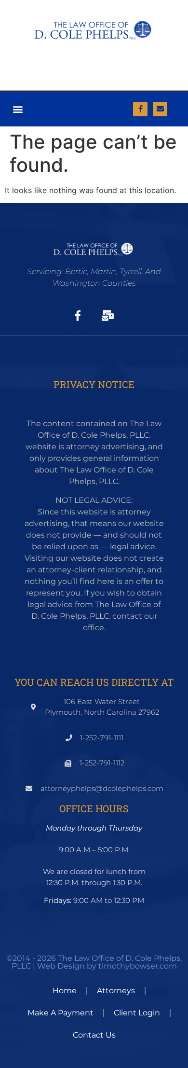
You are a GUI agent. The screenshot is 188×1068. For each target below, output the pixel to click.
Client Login (137, 1012)
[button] (18, 109)
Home (65, 990)
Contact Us (94, 1035)
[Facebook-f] (140, 109)
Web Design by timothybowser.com (107, 966)
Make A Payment (60, 1012)
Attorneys (116, 990)
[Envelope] (160, 109)
